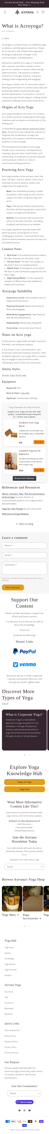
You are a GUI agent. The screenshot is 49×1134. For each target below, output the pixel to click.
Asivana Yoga (20, 1130)
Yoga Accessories (30, 916)
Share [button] (6, 38)
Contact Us (9, 1003)
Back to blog (26, 523)
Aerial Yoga (20, 375)
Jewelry (8, 953)
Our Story (9, 992)
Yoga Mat (25, 393)
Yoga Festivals (11, 970)
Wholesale (9, 1008)
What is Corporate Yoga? (24, 714)
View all (5, 703)
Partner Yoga (8, 375)
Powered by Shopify (33, 1130)
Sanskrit (8, 975)
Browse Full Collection (24, 478)
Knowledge (9, 958)
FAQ (6, 997)
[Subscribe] (41, 867)
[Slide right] (29, 754)
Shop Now (39, 442)
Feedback (9, 1014)
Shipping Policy (11, 1041)
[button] (5, 12)
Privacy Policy (10, 1047)
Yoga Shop (9, 947)
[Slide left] (19, 754)
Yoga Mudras (10, 964)
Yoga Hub (24, 789)
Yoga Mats (9, 914)
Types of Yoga (24, 782)
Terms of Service (12, 1053)
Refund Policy (10, 1036)
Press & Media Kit (12, 1030)
